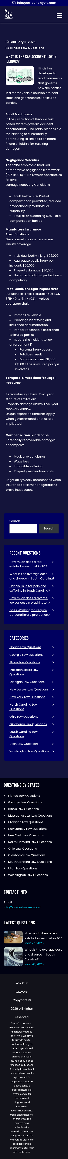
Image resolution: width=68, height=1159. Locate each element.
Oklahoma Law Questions (28, 724)
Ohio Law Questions (23, 716)
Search (14, 521)
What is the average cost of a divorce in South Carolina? (31, 576)
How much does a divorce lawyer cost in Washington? (29, 600)
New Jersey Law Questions (29, 689)
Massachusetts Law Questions (23, 672)
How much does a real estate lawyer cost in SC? (28, 564)
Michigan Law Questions (27, 682)
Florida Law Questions (25, 647)
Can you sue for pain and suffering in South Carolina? (29, 588)
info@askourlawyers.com (36, 3)
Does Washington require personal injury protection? (29, 612)
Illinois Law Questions (27, 48)
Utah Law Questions (24, 744)
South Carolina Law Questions (23, 734)
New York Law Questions (27, 697)
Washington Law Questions (29, 751)
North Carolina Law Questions (23, 706)
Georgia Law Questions (26, 655)
